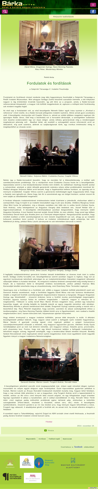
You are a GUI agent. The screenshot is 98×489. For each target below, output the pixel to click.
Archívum (42, 439)
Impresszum (67, 439)
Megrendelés (31, 439)
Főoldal (49, 422)
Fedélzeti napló (54, 439)
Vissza (51, 430)
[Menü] (93, 5)
